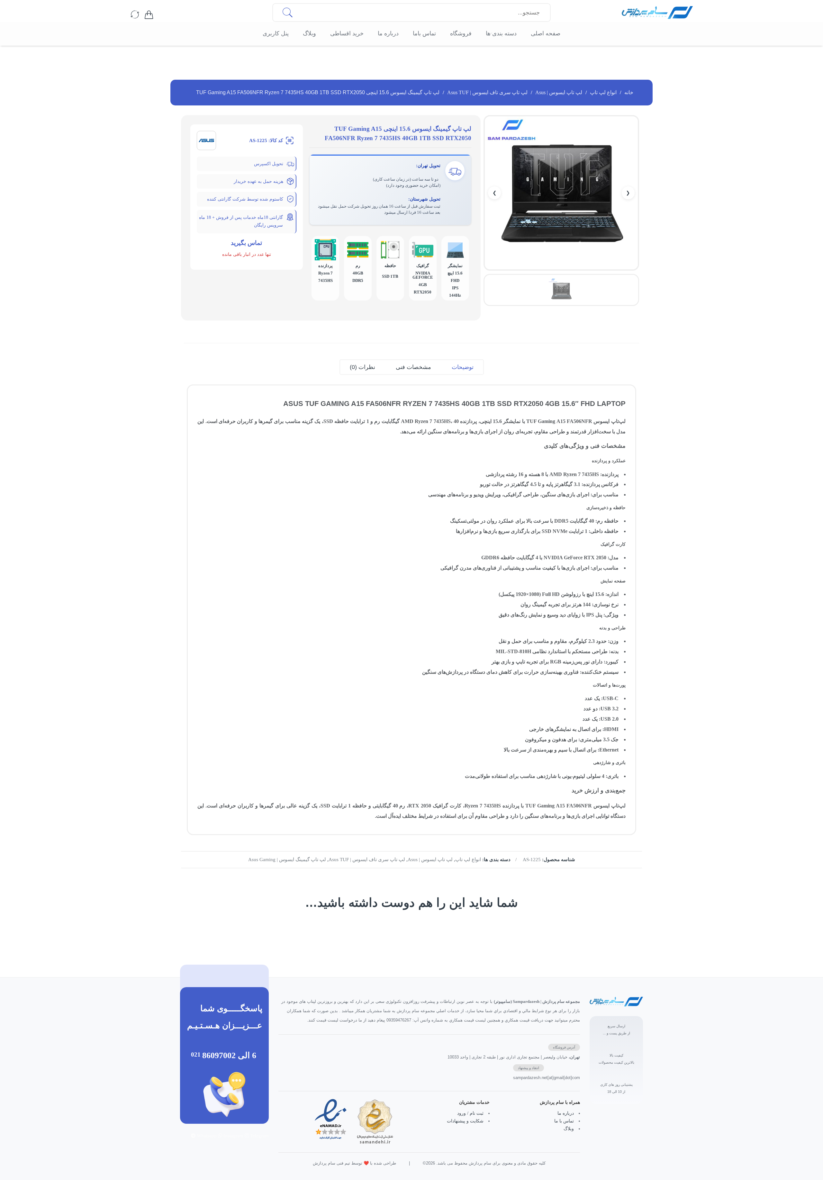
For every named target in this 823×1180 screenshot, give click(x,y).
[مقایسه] (135, 15)
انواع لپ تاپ (603, 92)
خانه (628, 92)
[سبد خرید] (149, 15)
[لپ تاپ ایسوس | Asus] (206, 139)
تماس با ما (564, 1121)
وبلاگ (569, 1128)
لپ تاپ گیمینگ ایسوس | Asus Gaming (287, 859)
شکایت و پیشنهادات (465, 1121)
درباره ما (565, 1113)
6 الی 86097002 (229, 1055)
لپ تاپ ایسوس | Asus (558, 92)
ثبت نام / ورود (470, 1113)
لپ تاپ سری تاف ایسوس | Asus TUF (487, 92)
